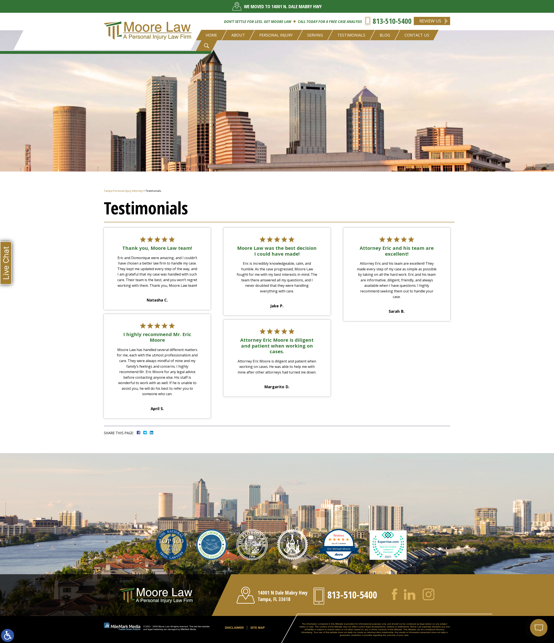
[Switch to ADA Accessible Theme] (7, 635)
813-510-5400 (392, 21)
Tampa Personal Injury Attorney (123, 191)
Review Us (430, 21)
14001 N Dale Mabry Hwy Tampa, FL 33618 (283, 596)
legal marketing (155, 629)
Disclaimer (234, 627)
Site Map (257, 627)
